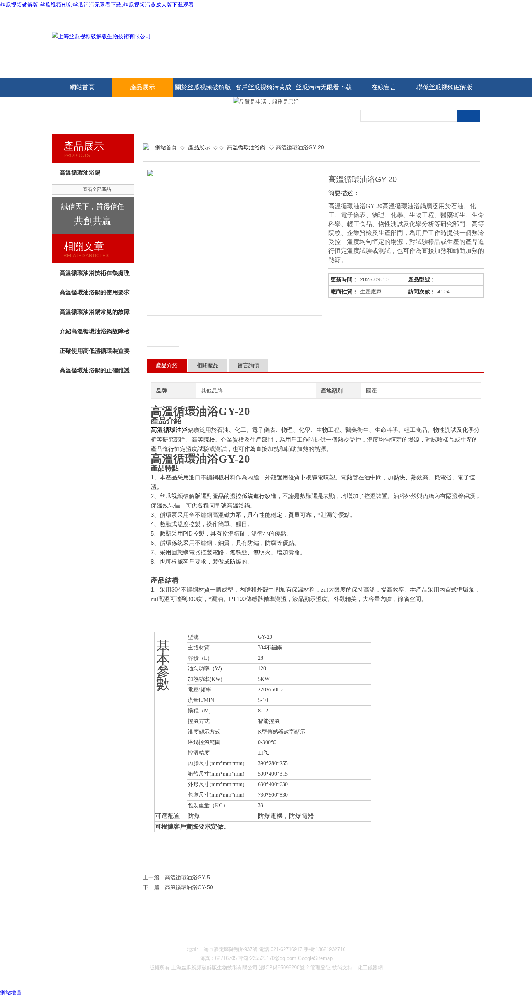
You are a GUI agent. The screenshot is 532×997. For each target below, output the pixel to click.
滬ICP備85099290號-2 (284, 967)
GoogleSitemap (315, 958)
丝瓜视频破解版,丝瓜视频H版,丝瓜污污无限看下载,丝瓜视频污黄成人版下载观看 (97, 5)
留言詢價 (248, 365)
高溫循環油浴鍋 (246, 147)
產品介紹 (167, 365)
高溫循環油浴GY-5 (187, 877)
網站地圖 (11, 992)
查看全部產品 (97, 189)
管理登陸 (320, 967)
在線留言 (384, 87)
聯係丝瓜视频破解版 (444, 87)
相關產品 (207, 365)
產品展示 (142, 87)
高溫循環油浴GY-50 (189, 887)
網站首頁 (82, 87)
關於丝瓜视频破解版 (203, 87)
